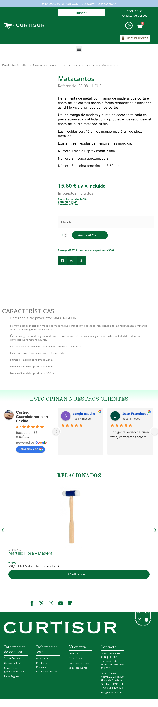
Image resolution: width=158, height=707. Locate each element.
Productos (9, 65)
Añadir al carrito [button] (79, 574)
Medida (66, 222)
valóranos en (28, 449)
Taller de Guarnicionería (37, 65)
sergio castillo (84, 414)
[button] (79, 49)
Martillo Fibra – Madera (30, 553)
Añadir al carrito (90, 235)
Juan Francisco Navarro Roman (136, 414)
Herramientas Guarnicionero (77, 65)
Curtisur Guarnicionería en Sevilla (32, 416)
